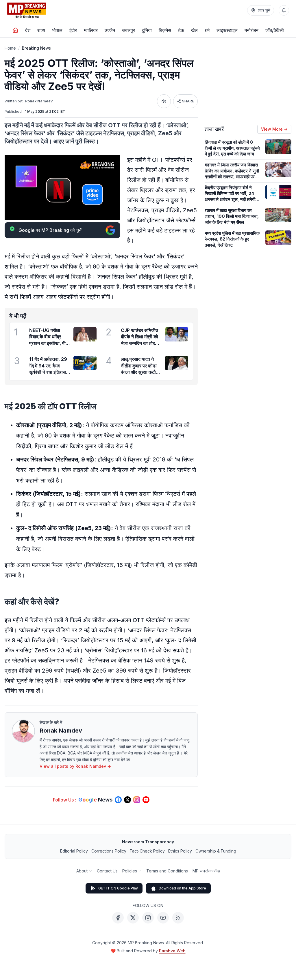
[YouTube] (163, 917)
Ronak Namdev (39, 101)
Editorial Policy (74, 851)
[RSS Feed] (178, 917)
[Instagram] (148, 917)
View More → (274, 129)
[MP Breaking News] (26, 10)
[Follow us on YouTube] (146, 799)
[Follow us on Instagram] (136, 799)
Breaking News (36, 48)
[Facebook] (118, 917)
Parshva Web (172, 950)
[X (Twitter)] (133, 917)
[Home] (15, 30)
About (82, 870)
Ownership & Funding (215, 851)
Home (10, 48)
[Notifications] (284, 10)
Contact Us (107, 870)
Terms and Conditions (167, 870)
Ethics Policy (180, 851)
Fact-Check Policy (147, 851)
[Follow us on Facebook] (118, 799)
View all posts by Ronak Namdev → (75, 766)
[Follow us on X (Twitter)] (127, 799)
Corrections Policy (108, 851)
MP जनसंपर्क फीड (206, 870)
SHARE (188, 101)
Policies (129, 870)
